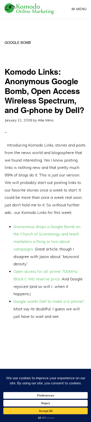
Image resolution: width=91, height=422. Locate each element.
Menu (81, 9)
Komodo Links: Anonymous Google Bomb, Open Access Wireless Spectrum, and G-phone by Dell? (44, 90)
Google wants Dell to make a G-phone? (48, 301)
